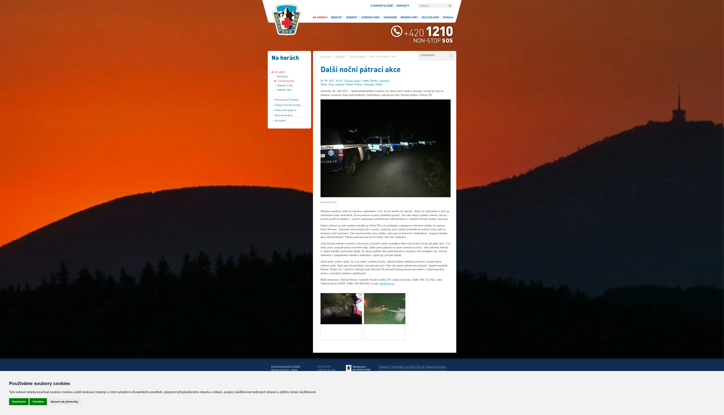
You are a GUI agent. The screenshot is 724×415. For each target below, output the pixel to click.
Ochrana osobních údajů (285, 366)
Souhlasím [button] (19, 401)
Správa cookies (280, 370)
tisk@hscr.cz (387, 283)
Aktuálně (340, 56)
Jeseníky (385, 80)
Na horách (326, 56)
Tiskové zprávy (357, 56)
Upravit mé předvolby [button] (64, 401)
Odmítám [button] (38, 401)
